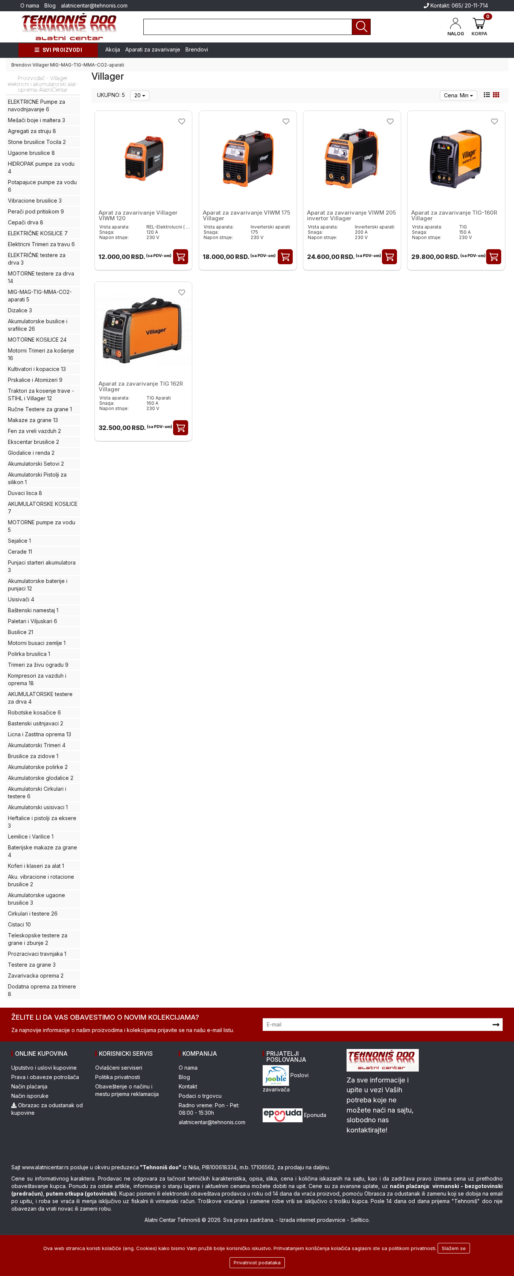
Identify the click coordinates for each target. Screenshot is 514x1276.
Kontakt (188, 1086)
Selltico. (360, 1220)
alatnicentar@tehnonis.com (94, 5)
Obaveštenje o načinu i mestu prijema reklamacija (127, 1090)
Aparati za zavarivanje (152, 49)
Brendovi (197, 49)
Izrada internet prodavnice (312, 1220)
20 (138, 95)
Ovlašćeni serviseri (118, 1067)
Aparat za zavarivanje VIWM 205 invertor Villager (351, 215)
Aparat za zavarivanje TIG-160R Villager (454, 215)
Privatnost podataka (257, 1262)
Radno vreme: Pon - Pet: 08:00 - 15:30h (209, 1109)
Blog (50, 5)
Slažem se (454, 1248)
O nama (29, 5)
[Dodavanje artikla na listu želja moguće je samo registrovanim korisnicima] (181, 121)
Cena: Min (457, 95)
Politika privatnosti (117, 1077)
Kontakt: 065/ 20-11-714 (458, 5)
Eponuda (314, 1115)
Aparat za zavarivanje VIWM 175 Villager (246, 215)
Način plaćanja (29, 1086)
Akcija (112, 49)
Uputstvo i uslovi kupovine (44, 1067)
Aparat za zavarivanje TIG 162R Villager (141, 386)
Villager (40, 65)
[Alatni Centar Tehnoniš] (69, 26)
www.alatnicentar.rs (45, 1167)
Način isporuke (30, 1096)
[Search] (361, 27)
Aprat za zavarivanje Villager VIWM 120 (138, 215)
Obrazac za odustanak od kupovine (47, 1109)
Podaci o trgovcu (200, 1096)
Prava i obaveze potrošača (45, 1077)
